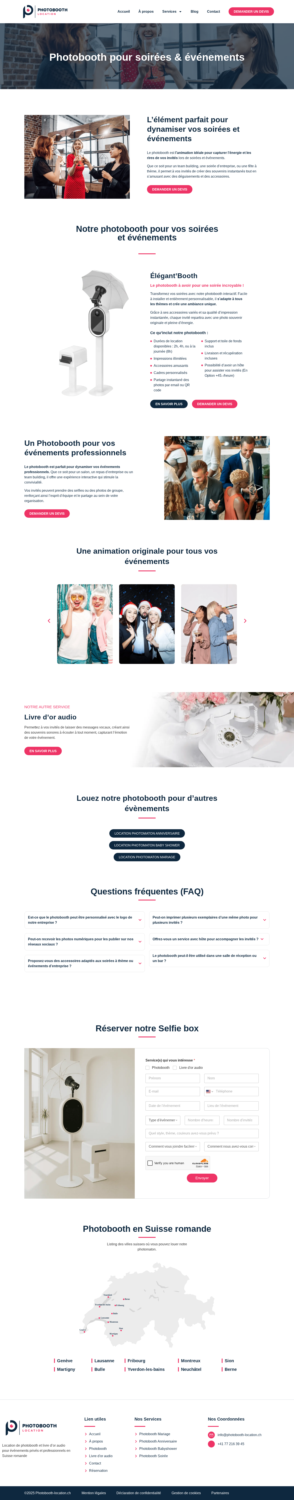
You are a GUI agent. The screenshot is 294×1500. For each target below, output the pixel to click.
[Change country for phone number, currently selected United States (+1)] (209, 1091)
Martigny (66, 1369)
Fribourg (136, 1360)
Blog (194, 11)
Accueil (124, 11)
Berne (231, 1369)
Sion (229, 1360)
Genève (65, 1360)
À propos (146, 11)
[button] (49, 621)
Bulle (99, 1369)
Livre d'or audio (191, 1067)
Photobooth (161, 1067)
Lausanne (104, 1360)
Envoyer (202, 1178)
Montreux (190, 1360)
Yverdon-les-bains (146, 1369)
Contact (213, 11)
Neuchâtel (191, 1369)
